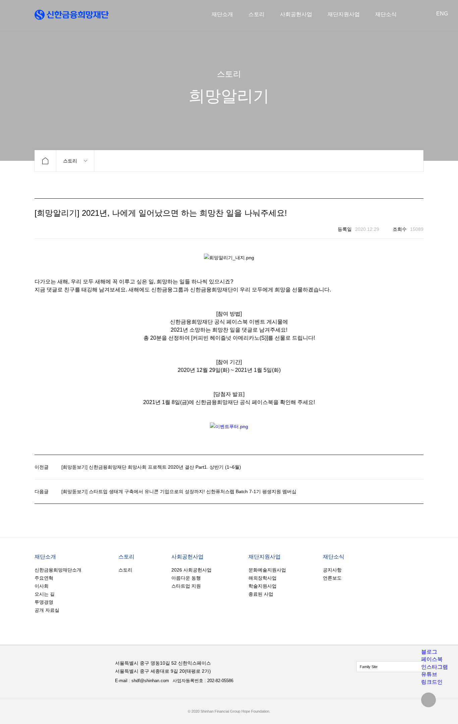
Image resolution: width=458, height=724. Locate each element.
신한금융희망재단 (72, 15)
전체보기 (390, 667)
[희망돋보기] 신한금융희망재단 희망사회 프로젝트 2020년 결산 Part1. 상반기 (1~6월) (151, 467)
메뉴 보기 (75, 161)
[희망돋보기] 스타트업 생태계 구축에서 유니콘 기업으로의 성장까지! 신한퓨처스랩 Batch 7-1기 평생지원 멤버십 (178, 491)
